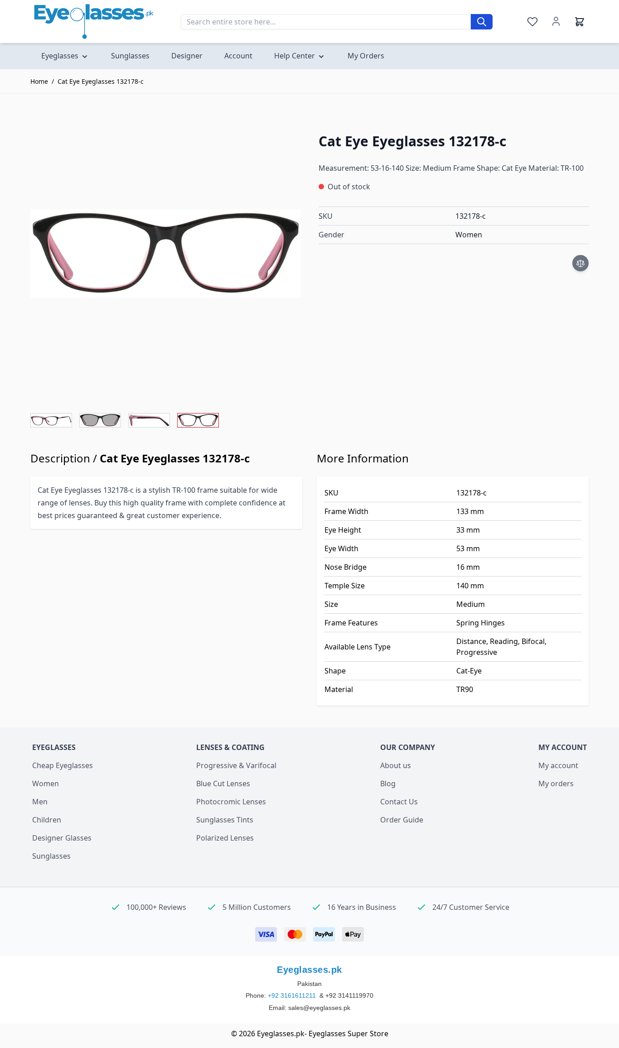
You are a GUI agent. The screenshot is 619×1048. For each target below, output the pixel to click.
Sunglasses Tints (224, 820)
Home (39, 81)
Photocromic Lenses (231, 802)
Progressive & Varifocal (236, 765)
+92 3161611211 (293, 995)
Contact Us (399, 802)
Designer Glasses (62, 838)
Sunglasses (51, 856)
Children (46, 820)
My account (558, 765)
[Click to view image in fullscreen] (165, 254)
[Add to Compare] (580, 263)
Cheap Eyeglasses (62, 765)
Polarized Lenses (225, 838)
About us (395, 765)
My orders (556, 783)
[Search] (482, 21)
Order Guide (401, 820)
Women (45, 783)
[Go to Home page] (93, 21)
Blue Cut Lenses (223, 783)
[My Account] (556, 21)
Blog (388, 783)
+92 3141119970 (349, 995)
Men (40, 802)
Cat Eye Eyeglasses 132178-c (101, 81)
